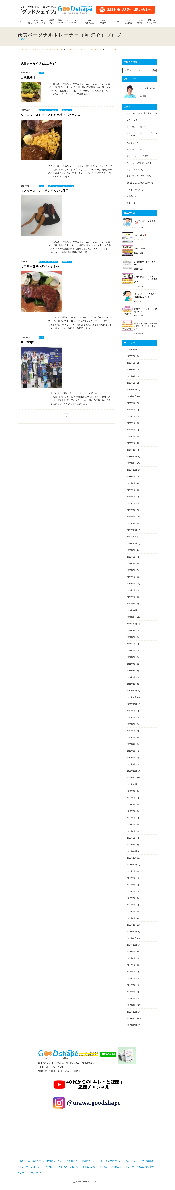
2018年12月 (132, 851)
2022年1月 (131, 604)
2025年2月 (131, 383)
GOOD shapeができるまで (138, 183)
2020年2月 (131, 757)
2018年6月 (131, 891)
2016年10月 (132, 1025)
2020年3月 (131, 751)
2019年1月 (131, 844)
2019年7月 (131, 804)
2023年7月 (131, 490)
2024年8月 (131, 410)
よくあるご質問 (139, 21)
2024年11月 (132, 396)
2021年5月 (131, 657)
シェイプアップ (133, 190)
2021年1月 (131, 684)
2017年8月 (131, 958)
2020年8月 (131, 717)
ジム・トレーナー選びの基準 (89, 21)
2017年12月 (132, 931)
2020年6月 (131, 731)
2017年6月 (131, 972)
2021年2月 (131, 677)
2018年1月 (131, 925)
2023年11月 (132, 463)
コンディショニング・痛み (138, 163)
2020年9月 (131, 711)
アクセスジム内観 (128, 21)
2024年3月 (131, 436)
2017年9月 (131, 951)
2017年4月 (131, 985)
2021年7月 (131, 644)
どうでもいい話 (133, 169)
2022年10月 (132, 543)
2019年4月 (131, 824)
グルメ (129, 203)
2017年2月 (131, 998)
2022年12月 (132, 530)
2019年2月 (131, 838)
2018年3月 (131, 911)
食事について (60, 21)
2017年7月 (131, 965)
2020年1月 (131, 764)
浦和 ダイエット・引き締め (139, 113)
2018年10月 (132, 864)
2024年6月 (131, 416)
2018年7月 (131, 885)
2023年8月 (131, 483)
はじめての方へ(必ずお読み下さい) (36, 21)
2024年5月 (131, 423)
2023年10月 (132, 470)
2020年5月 (131, 737)
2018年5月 (131, 898)
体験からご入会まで (151, 21)
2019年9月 (131, 791)
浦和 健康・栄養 (134, 126)
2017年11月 (132, 938)
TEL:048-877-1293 (50, 1067)
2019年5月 (131, 818)
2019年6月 (131, 811)
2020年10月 (132, 704)
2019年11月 (132, 778)
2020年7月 (131, 724)
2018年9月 (131, 871)
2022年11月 (132, 537)
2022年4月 (131, 584)
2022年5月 (131, 577)
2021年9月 (131, 630)
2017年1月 (131, 1005)
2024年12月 (132, 389)
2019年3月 (131, 831)
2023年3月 (131, 517)
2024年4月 (131, 430)
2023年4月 (131, 510)
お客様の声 (51, 21)
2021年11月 (132, 617)
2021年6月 (131, 650)
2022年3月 (131, 590)
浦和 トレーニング (135, 156)
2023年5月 (131, 503)
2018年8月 (131, 878)
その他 (129, 120)
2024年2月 (131, 443)
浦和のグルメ (132, 149)
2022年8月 (131, 557)
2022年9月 (131, 550)
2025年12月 (132, 349)
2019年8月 (131, 798)
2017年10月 (132, 945)
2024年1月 (131, 450)
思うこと (130, 143)
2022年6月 (131, 570)
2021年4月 (131, 664)
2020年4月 (131, 744)
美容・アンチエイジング (137, 176)
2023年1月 (131, 523)
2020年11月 (132, 697)
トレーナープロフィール (106, 21)
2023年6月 (131, 497)
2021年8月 (131, 637)
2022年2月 (131, 597)
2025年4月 (131, 376)
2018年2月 (131, 918)
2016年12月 (132, 1012)
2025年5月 (131, 369)
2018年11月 (132, 858)
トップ (22, 21)
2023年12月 (132, 456)
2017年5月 (131, 978)
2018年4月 (131, 905)
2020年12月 (132, 691)
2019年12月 (132, 771)
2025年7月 (131, 356)
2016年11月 (132, 1018)
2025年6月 (131, 363)
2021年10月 (132, 624)
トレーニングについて (72, 21)
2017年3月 (131, 992)
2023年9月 (131, 476)
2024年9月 (131, 403)
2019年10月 (132, 784)
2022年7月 (131, 563)
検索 (154, 70)
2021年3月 (131, 671)
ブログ (118, 21)
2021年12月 (132, 610)
